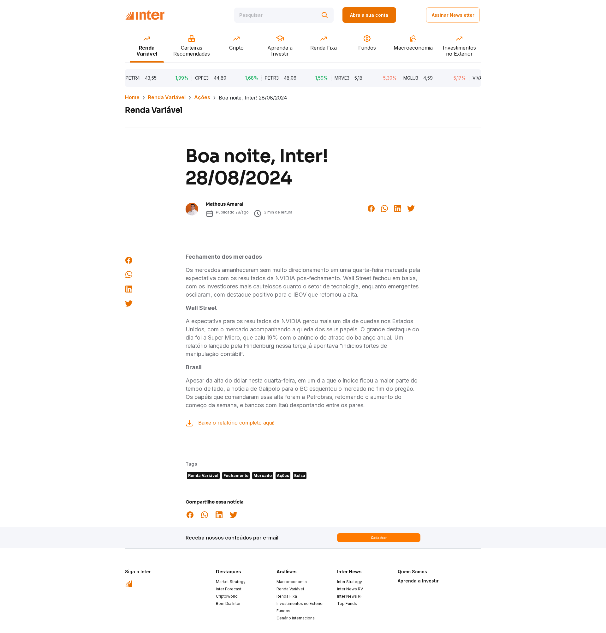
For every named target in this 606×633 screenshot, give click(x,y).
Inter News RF (350, 596)
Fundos (283, 610)
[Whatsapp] (384, 208)
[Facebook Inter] (371, 208)
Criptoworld (227, 596)
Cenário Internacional (296, 618)
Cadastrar (379, 538)
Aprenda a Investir (418, 580)
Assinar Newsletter (453, 15)
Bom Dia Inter (228, 603)
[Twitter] (411, 208)
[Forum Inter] (129, 583)
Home (132, 97)
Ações (202, 97)
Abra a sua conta (369, 15)
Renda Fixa (286, 596)
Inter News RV (350, 589)
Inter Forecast (228, 589)
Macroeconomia (291, 581)
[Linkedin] (397, 208)
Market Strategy (231, 581)
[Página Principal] (145, 15)
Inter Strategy (349, 581)
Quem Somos (412, 571)
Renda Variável (167, 97)
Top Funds (347, 603)
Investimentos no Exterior (300, 603)
